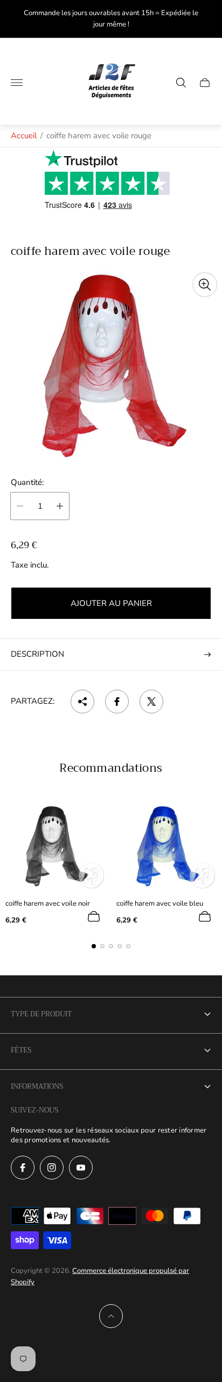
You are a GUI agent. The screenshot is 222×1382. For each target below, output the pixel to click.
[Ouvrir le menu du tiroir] (17, 83)
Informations (37, 1086)
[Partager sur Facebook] (117, 701)
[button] (94, 946)
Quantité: (27, 482)
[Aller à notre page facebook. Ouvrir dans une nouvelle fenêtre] (22, 1167)
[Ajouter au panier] (94, 916)
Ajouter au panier (111, 603)
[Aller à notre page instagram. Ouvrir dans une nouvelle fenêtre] (52, 1167)
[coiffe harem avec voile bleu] (166, 845)
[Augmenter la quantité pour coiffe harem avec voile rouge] (60, 506)
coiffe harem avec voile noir (47, 904)
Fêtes (21, 1050)
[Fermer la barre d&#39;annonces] (205, 19)
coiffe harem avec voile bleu (159, 904)
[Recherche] (181, 83)
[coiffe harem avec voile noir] (55, 845)
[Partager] (82, 701)
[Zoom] (205, 284)
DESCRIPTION (37, 654)
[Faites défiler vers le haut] (111, 1316)
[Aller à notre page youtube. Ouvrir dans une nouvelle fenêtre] (81, 1167)
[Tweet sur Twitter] (151, 701)
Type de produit (41, 1014)
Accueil (24, 135)
